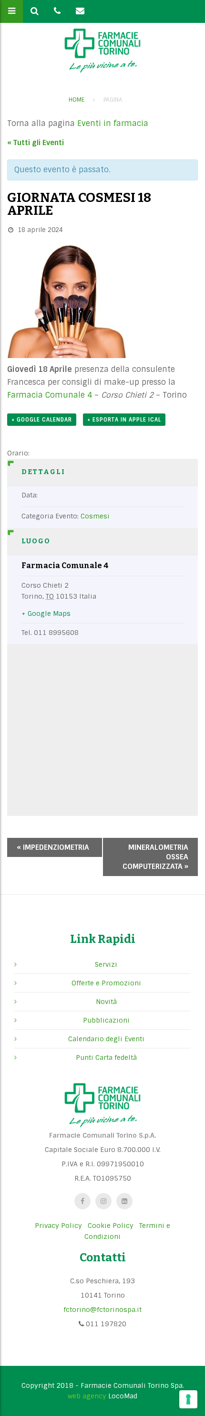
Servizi (106, 964)
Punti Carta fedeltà (106, 1057)
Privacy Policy (58, 1225)
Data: (29, 495)
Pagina (113, 100)
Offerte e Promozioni (106, 983)
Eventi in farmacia (112, 123)
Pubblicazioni (106, 1020)
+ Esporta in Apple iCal (124, 419)
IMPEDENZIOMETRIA (53, 847)
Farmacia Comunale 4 (49, 395)
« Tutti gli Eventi (35, 143)
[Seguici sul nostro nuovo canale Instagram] (103, 1201)
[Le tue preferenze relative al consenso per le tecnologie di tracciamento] (188, 1399)
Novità (106, 1001)
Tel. (26, 632)
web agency (87, 1396)
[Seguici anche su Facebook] (82, 1201)
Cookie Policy (110, 1225)
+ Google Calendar (41, 419)
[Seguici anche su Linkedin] (124, 1201)
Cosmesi (95, 516)
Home (76, 100)
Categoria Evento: (50, 516)
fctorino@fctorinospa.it (102, 1309)
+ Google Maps (46, 613)
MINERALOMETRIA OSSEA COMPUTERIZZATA (155, 857)
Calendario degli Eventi (106, 1039)
